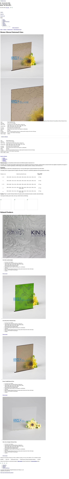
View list (7, 7)
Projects (4, 23)
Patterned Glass (10, 29)
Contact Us (4, 25)
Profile (4, 158)
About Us (4, 24)
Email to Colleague (4, 136)
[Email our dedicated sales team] (1, 10)
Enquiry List (2, 15)
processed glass (34, 461)
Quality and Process (6, 21)
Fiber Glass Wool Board (4, 472)
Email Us (2, 14)
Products (4, 20)
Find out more (5, 273)
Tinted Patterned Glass (17, 29)
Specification (5, 159)
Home (4, 19)
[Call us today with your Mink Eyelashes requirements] (0, 10)
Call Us (1, 12)
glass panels (20, 461)
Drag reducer (11, 472)
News (4, 22)
